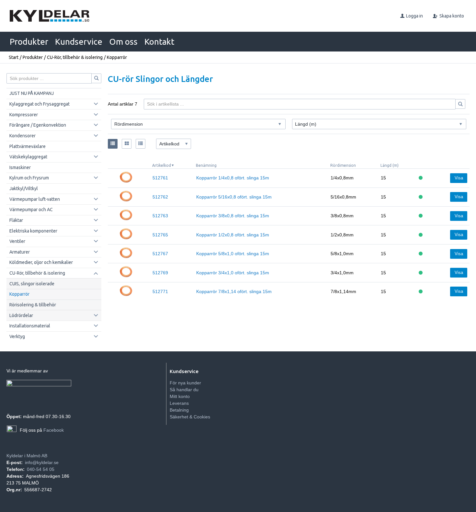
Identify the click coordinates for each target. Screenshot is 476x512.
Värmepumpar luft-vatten (34, 199)
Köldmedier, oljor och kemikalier (41, 262)
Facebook (53, 430)
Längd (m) (389, 165)
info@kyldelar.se (42, 462)
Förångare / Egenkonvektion (37, 125)
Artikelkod (161, 165)
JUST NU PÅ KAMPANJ (31, 93)
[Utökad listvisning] (140, 144)
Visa (459, 178)
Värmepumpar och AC (31, 209)
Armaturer (19, 252)
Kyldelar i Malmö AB (26, 455)
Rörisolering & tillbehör (32, 304)
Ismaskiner (20, 167)
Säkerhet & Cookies (190, 416)
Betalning (179, 410)
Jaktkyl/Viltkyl (23, 188)
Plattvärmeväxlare (27, 146)
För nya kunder (185, 382)
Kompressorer (23, 114)
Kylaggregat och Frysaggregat (39, 104)
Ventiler (17, 241)
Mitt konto (180, 396)
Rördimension (343, 165)
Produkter (29, 41)
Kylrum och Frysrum (29, 177)
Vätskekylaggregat (28, 156)
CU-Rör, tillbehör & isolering (75, 57)
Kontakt (159, 41)
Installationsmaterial (29, 325)
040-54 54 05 (40, 469)
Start (13, 57)
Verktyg (17, 336)
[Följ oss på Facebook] (12, 430)
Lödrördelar (21, 315)
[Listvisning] (113, 144)
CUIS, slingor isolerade (31, 283)
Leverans (179, 403)
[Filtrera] (460, 104)
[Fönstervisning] (126, 144)
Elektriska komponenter (33, 230)
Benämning (206, 165)
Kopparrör (19, 294)
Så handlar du (184, 389)
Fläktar (16, 220)
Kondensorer (22, 135)
